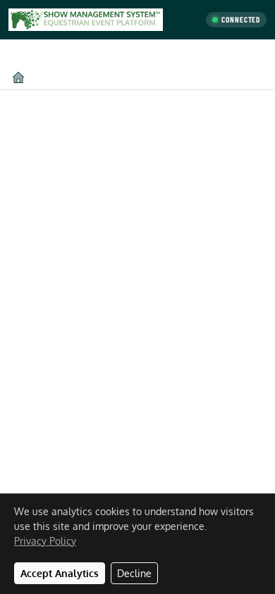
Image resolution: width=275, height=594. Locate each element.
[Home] (18, 77)
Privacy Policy (45, 541)
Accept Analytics (59, 573)
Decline (134, 573)
